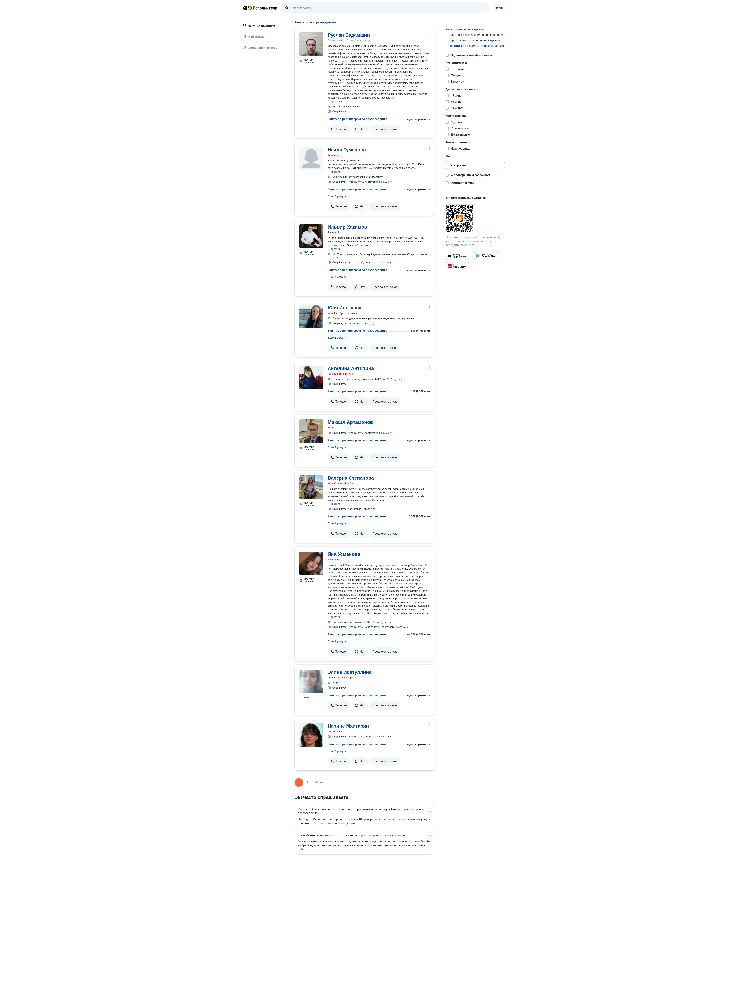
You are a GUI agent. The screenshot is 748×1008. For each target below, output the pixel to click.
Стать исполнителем (263, 47)
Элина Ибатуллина (349, 672)
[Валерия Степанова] (311, 487)
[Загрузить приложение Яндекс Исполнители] (475, 218)
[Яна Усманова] (311, 563)
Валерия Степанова (351, 478)
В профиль (335, 101)
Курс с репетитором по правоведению (474, 40)
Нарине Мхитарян (348, 726)
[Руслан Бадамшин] (311, 44)
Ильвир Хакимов (347, 227)
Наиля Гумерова (347, 149)
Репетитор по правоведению (465, 29)
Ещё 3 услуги (337, 641)
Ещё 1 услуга (337, 523)
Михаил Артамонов (350, 422)
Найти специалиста (261, 25)
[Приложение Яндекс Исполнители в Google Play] (486, 256)
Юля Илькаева (344, 307)
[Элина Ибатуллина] (311, 681)
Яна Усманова (344, 554)
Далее (319, 782)
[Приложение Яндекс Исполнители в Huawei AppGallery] (457, 266)
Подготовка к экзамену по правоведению (476, 45)
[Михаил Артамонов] (311, 431)
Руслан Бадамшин (349, 35)
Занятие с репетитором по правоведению (357, 119)
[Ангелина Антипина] (311, 377)
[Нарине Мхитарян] (311, 735)
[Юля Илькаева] (311, 316)
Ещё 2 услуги (337, 196)
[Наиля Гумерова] (311, 158)
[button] (339, 129)
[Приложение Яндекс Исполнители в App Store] (457, 256)
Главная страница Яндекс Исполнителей (260, 8)
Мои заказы (256, 36)
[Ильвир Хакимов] (311, 236)
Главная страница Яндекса (245, 8)
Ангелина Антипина (351, 368)
